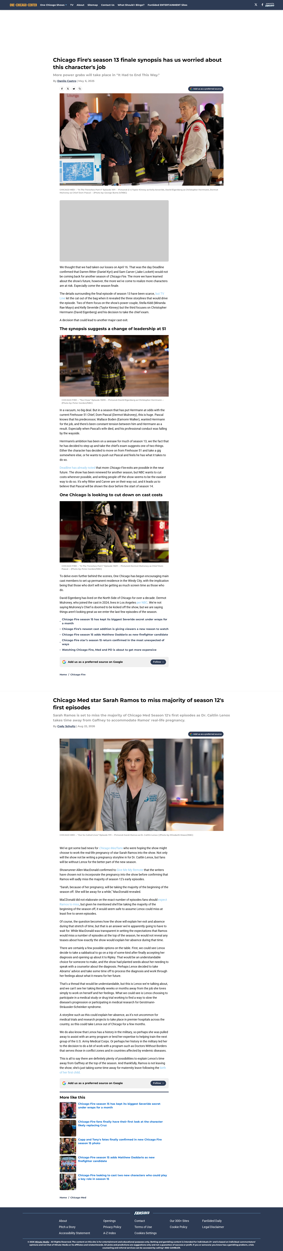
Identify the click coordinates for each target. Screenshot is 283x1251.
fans (111, 848)
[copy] (79, 88)
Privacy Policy (112, 1227)
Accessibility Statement (74, 1233)
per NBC (142, 602)
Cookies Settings (145, 1233)
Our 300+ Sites (179, 1221)
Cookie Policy (178, 1227)
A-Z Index (109, 1233)
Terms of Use (143, 1227)
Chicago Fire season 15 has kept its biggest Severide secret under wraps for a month (114, 621)
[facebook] (262, 4)
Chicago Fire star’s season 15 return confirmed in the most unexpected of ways (113, 642)
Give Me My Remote (130, 870)
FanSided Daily (212, 1221)
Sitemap (93, 4)
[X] (256, 4)
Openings (109, 1221)
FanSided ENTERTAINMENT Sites (167, 4)
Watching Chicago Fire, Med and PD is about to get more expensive (109, 649)
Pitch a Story (67, 1227)
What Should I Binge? (131, 4)
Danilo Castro (66, 81)
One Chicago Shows (52, 4)
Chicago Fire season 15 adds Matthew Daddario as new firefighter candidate (115, 634)
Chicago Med (78, 1197)
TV (71, 4)
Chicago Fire (78, 674)
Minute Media (42, 1242)
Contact (139, 1221)
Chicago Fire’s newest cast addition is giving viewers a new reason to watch (115, 629)
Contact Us (107, 4)
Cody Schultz (66, 726)
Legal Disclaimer (213, 1227)
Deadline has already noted (77, 467)
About (80, 4)
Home (63, 674)
